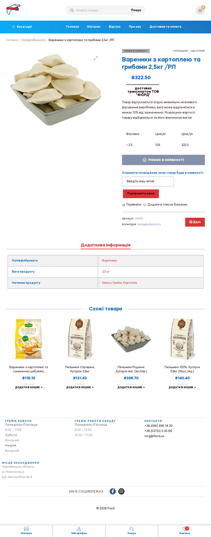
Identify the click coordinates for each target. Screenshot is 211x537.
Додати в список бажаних (168, 204)
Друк (196, 222)
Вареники (109, 260)
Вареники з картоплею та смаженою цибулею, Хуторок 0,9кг (28, 370)
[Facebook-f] (113, 491)
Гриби (117, 283)
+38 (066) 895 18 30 (158, 426)
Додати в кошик (27, 387)
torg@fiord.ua (154, 436)
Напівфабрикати (33, 40)
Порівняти (133, 204)
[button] (95, 58)
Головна (12, 40)
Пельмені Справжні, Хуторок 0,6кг (80, 369)
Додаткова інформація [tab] (105, 245)
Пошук (136, 10)
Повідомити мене (141, 193)
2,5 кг (106, 271)
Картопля (130, 283)
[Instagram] (121, 491)
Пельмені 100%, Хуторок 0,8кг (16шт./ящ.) (182, 369)
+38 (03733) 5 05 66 (158, 431)
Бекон (106, 283)
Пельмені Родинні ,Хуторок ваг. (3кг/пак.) (131, 369)
